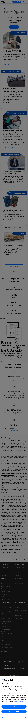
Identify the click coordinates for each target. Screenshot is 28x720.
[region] (14, 698)
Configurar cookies (14, 716)
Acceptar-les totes (14, 706)
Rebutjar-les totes (14, 711)
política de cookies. (18, 701)
